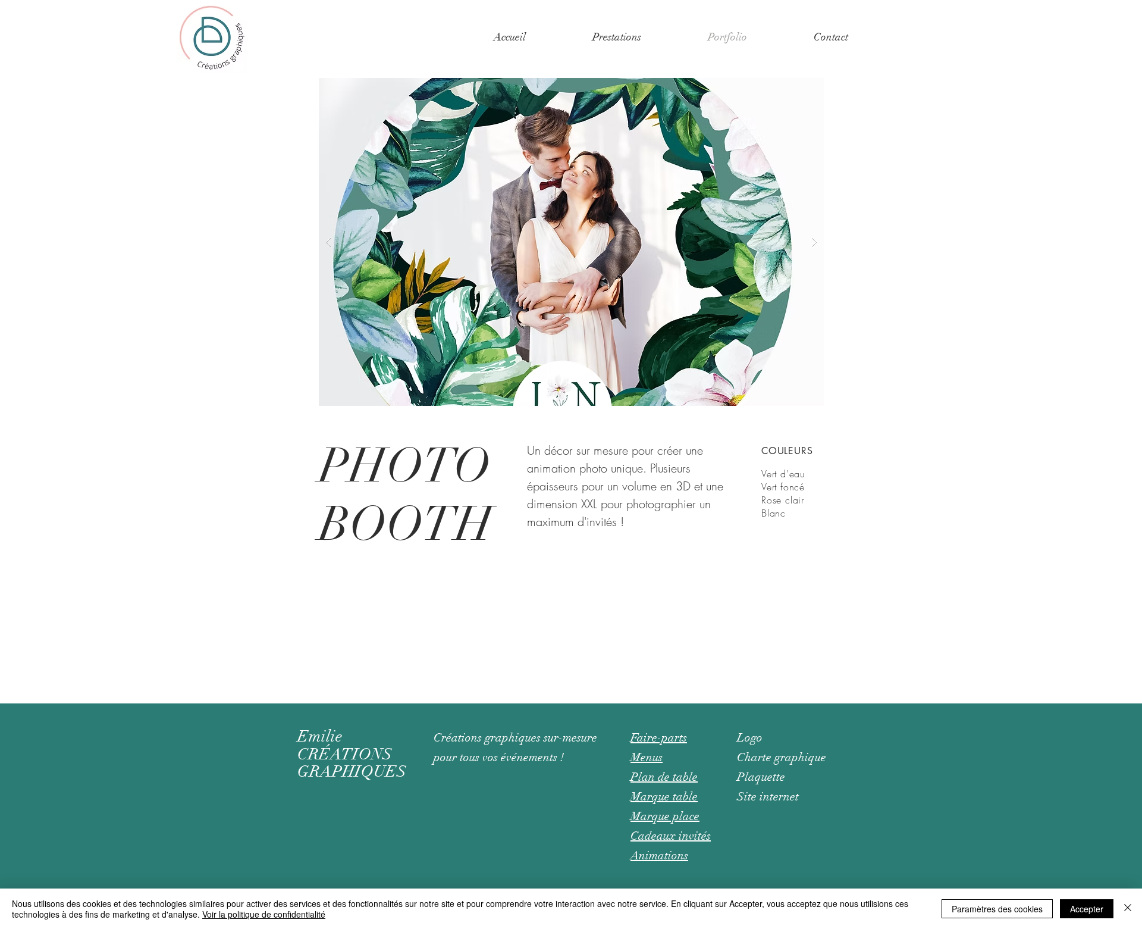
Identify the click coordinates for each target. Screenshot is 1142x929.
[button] (616, 37)
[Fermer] (1128, 908)
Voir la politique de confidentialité (263, 914)
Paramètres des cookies (997, 909)
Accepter (1086, 909)
